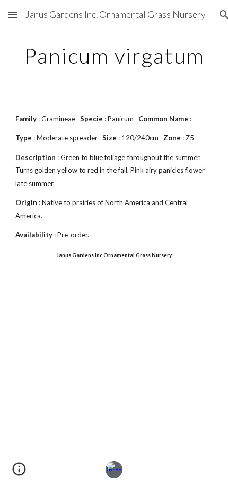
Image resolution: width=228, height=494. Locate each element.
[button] (12, 14)
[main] (114, 56)
